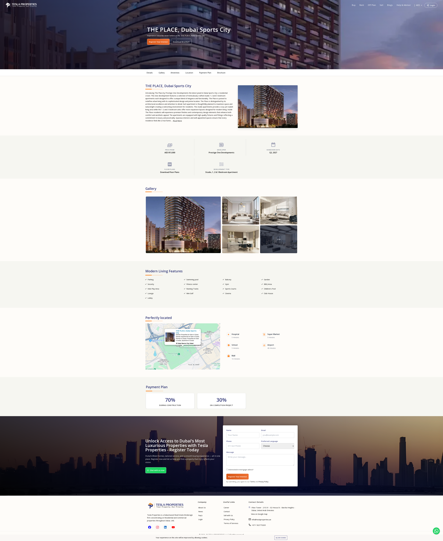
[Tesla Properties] (22, 5)
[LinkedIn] (165, 527)
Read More (177, 121)
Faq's (200, 515)
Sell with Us (228, 515)
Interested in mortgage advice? (240, 469)
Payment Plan (205, 72)
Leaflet (218, 369)
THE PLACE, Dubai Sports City (190, 347)
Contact (227, 511)
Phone (229, 441)
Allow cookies (281, 538)
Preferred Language (269, 441)
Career (226, 507)
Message (230, 452)
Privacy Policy (263, 482)
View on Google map (259, 514)
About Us (202, 507)
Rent (361, 5)
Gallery (162, 72)
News (200, 511)
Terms (252, 482)
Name (228, 430)
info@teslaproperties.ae (261, 519)
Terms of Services (231, 523)
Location (189, 72)
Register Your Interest (158, 42)
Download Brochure (181, 42)
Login (432, 5)
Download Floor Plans (169, 172)
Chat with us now (157, 470)
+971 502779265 (259, 525)
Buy (354, 5)
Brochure (221, 72)
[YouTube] (173, 527)
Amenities (175, 72)
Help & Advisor (404, 5)
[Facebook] (149, 527)
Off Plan (372, 5)
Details (150, 72)
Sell (381, 5)
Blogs (390, 5)
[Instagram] (157, 527)
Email (263, 430)
